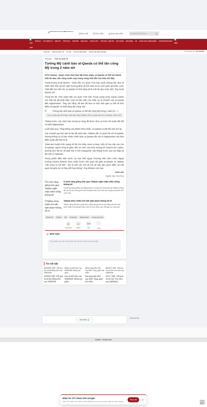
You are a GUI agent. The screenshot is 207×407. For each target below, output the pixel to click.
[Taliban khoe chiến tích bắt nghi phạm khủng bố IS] (53, 206)
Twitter (78, 228)
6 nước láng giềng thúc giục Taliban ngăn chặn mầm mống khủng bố (92, 183)
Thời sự (38, 41)
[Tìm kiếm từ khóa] (157, 33)
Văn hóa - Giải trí (107, 41)
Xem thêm (83, 320)
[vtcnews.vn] (68, 223)
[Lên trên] (202, 402)
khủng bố (49, 217)
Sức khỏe (120, 41)
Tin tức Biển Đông (80, 52)
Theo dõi (133, 400)
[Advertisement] (147, 92)
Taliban (58, 217)
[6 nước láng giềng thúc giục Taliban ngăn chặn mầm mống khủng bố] (53, 188)
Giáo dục (84, 41)
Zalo (88, 228)
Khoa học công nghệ (147, 41)
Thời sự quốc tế (58, 52)
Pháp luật (94, 41)
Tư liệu (68, 52)
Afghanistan (84, 217)
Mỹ (65, 217)
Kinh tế (58, 41)
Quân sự (46, 52)
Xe (136, 41)
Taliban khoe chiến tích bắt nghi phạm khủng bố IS (88, 201)
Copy (98, 228)
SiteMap (98, 340)
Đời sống (129, 41)
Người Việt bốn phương (97, 52)
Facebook (68, 228)
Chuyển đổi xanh (165, 41)
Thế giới (75, 41)
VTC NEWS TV (48, 41)
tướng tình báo (97, 217)
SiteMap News (107, 340)
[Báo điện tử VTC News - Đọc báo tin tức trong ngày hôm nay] (61, 34)
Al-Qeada (73, 217)
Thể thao (66, 41)
